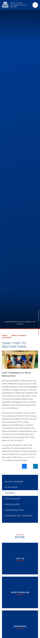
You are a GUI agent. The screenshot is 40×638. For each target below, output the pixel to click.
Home (4, 335)
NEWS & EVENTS (19, 335)
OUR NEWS (7, 337)
